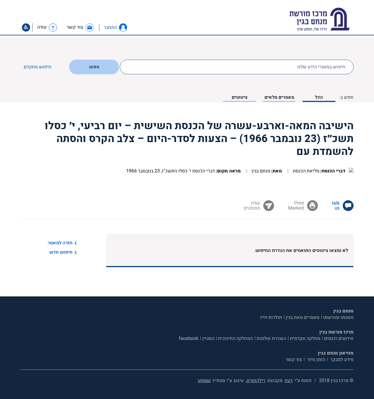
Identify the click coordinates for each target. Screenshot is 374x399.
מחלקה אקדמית (305, 338)
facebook (188, 338)
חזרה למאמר (60, 242)
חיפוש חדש (60, 252)
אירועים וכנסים (339, 338)
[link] (80, 27)
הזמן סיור (315, 359)
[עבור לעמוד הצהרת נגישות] (26, 27)
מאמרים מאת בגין (302, 317)
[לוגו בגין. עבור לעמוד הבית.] (330, 19)
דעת (288, 380)
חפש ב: (346, 97)
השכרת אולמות (271, 338)
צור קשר (293, 359)
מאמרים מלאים (279, 97)
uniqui (204, 380)
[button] (123, 27)
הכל (319, 97)
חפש (94, 66)
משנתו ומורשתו (338, 317)
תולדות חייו (271, 317)
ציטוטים (239, 97)
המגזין (208, 338)
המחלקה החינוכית (235, 338)
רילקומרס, (255, 380)
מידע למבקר (341, 359)
